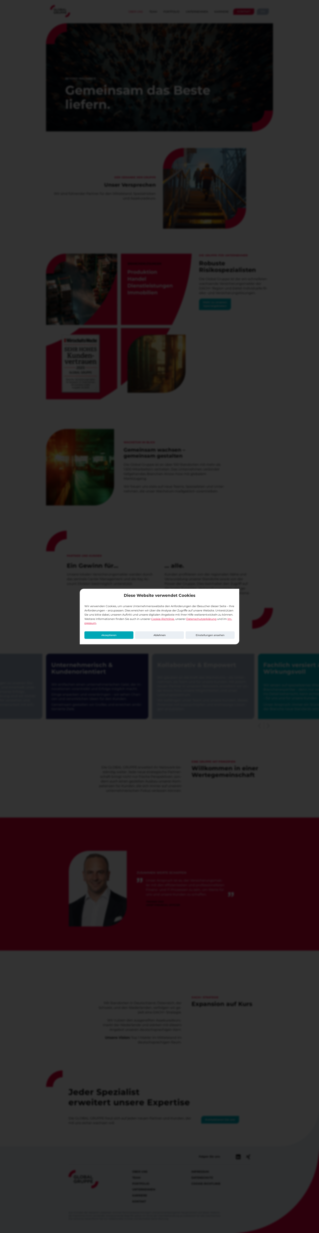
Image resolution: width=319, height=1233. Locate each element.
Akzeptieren (108, 635)
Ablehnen (160, 635)
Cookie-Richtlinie (162, 619)
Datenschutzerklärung (201, 619)
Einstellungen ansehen (210, 635)
